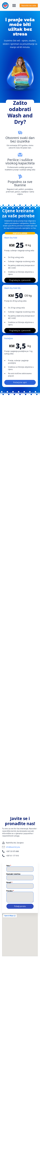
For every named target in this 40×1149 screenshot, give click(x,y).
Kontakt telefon (13, 874)
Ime (8, 865)
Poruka (10, 891)
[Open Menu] (14, 5)
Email (9, 882)
